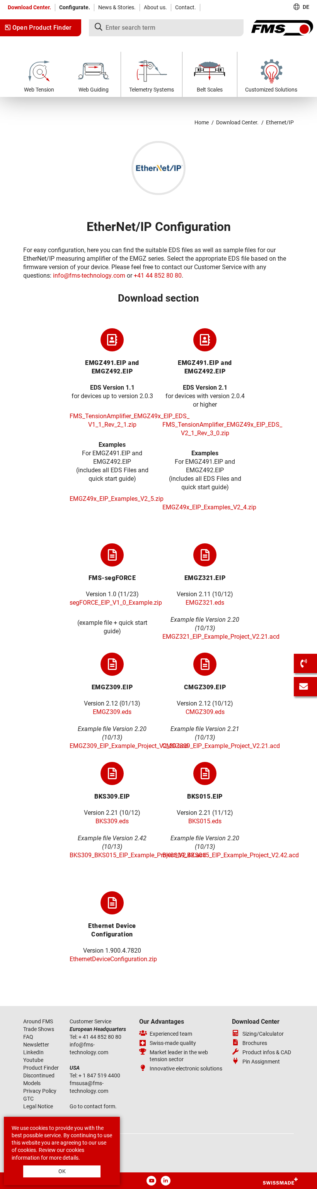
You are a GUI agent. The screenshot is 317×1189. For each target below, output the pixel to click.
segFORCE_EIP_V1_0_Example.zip (116, 602)
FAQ (28, 1037)
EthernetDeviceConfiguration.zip (113, 959)
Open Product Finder (41, 27)
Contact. (185, 7)
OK (62, 1171)
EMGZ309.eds (112, 712)
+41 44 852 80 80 (158, 275)
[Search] (166, 27)
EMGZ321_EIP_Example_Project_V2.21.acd (221, 636)
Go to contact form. (93, 1106)
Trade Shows (38, 1029)
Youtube (33, 1060)
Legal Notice (38, 1106)
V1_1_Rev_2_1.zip (112, 424)
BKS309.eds (112, 821)
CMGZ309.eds (205, 712)
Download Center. (29, 7)
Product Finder (41, 1068)
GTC (28, 1099)
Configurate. (74, 7)
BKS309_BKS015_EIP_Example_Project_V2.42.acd (138, 855)
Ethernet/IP (280, 122)
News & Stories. (117, 7)
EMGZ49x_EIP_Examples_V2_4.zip (209, 507)
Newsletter (36, 1044)
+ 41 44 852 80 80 (100, 1037)
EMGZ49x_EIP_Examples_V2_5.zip (117, 498)
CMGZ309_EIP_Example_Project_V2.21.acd (221, 746)
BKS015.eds (205, 821)
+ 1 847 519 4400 (99, 1075)
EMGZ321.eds (205, 602)
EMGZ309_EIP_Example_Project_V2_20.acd (129, 746)
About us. (155, 7)
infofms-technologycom (89, 275)
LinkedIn (33, 1052)
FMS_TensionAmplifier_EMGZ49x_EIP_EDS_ (129, 416)
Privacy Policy (39, 1091)
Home (201, 122)
